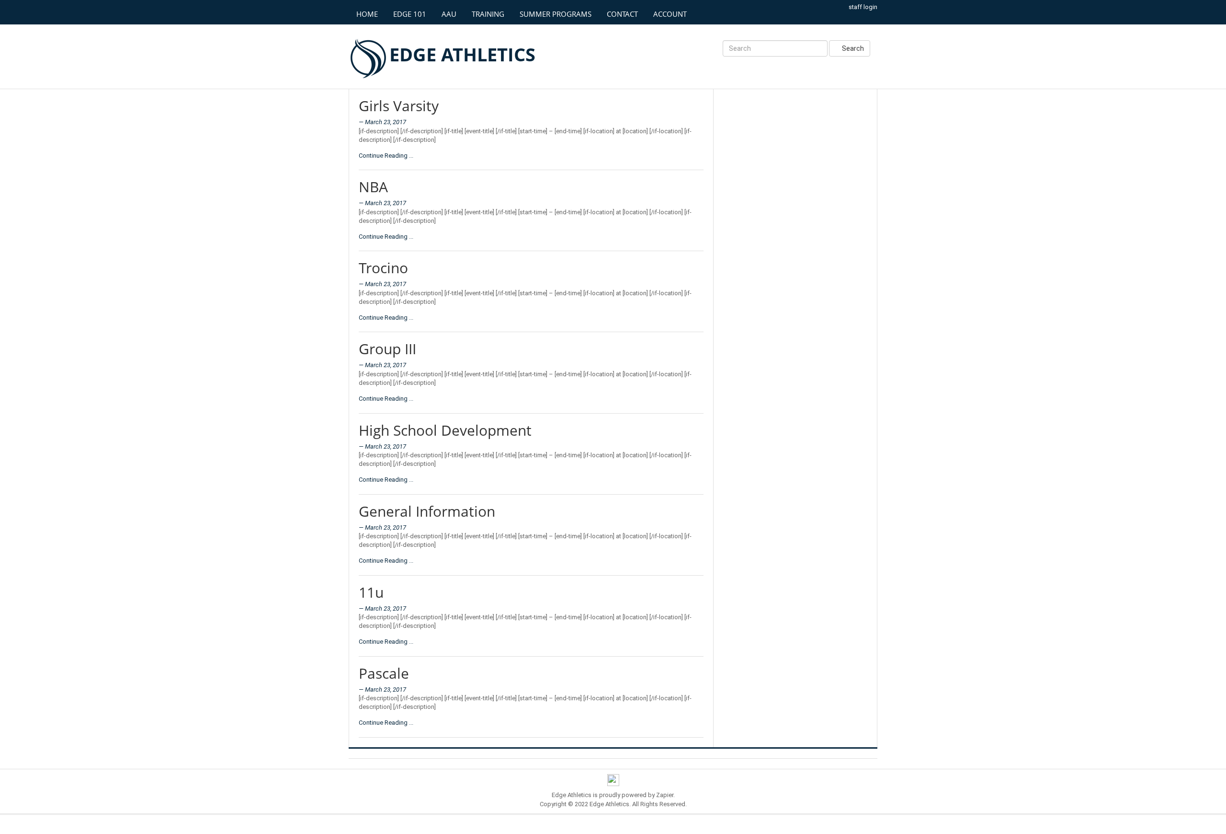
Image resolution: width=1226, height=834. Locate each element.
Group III (387, 349)
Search (852, 48)
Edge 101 (409, 14)
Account (670, 14)
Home (367, 14)
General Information (427, 511)
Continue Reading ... (386, 155)
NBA (373, 187)
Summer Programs (555, 14)
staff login (863, 7)
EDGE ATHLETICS (462, 54)
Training (488, 14)
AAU (449, 14)
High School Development (445, 430)
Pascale (384, 673)
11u (371, 592)
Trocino (383, 268)
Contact (622, 14)
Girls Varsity (399, 106)
